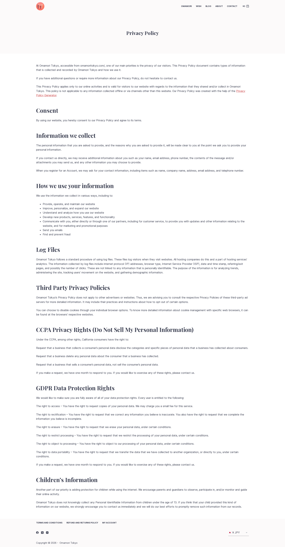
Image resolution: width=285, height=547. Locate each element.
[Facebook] (37, 532)
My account (109, 522)
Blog (208, 6)
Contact (232, 6)
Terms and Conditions (49, 522)
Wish (198, 6)
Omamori (186, 6)
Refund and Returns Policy (82, 522)
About (219, 6)
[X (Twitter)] (42, 532)
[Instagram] (47, 532)
